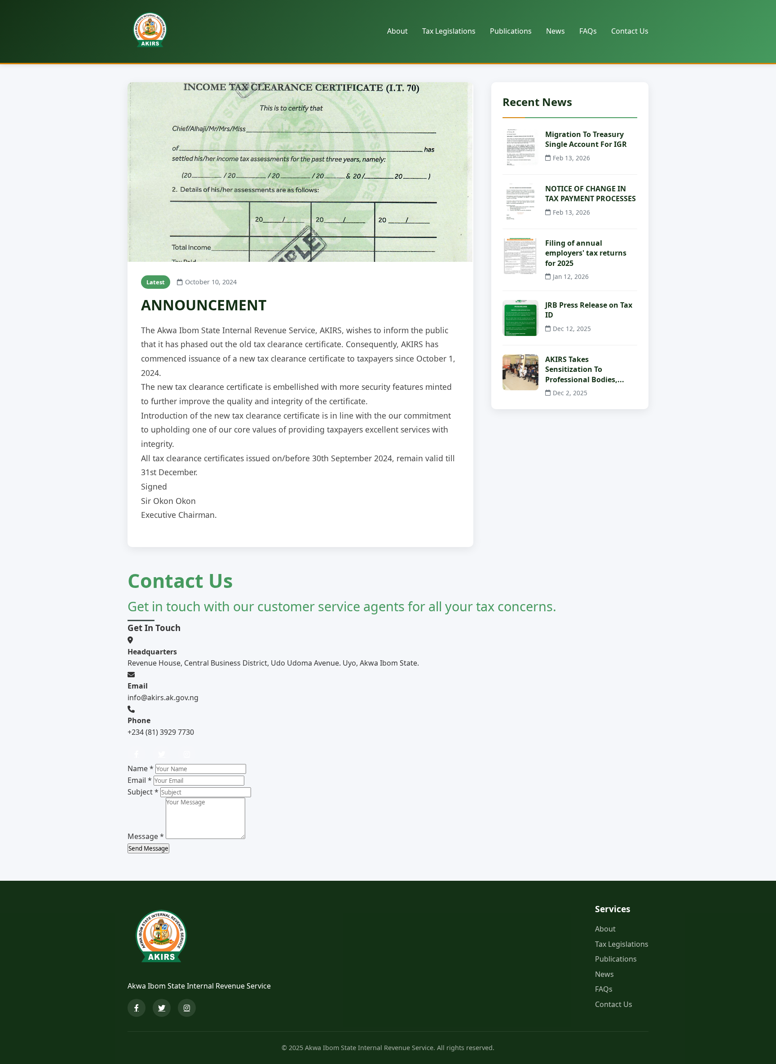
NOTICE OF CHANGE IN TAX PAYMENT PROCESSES (590, 193)
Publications (511, 31)
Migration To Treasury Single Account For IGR (586, 139)
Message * (146, 836)
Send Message (148, 848)
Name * (141, 768)
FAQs (588, 31)
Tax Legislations (449, 31)
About (397, 31)
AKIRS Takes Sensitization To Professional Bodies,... (584, 369)
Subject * (143, 792)
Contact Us (629, 31)
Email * (140, 780)
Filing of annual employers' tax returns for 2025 (585, 253)
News (555, 31)
